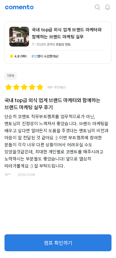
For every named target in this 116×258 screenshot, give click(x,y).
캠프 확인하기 (58, 243)
